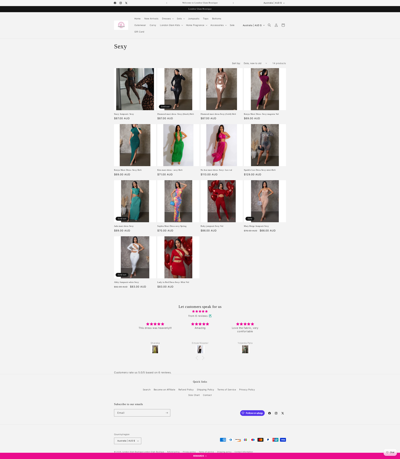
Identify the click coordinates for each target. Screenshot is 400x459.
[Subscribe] (166, 412)
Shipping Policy (205, 389)
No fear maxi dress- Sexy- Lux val (216, 170)
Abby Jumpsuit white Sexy (126, 282)
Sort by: (236, 63)
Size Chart (194, 395)
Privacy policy (189, 452)
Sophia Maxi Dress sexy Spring (171, 226)
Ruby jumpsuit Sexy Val (212, 226)
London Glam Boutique (132, 452)
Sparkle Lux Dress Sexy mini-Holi (260, 170)
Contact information (244, 452)
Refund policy (173, 452)
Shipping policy (224, 452)
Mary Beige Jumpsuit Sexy (256, 226)
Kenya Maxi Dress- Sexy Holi (128, 170)
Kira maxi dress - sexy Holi (169, 170)
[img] (200, 311)
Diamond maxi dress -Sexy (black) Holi (175, 114)
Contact (207, 395)
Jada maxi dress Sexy (124, 226)
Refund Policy (186, 389)
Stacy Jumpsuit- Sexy (124, 114)
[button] (200, 456)
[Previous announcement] (166, 3)
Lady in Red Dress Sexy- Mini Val (173, 282)
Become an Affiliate (164, 389)
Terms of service (206, 452)
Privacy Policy (247, 389)
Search (147, 389)
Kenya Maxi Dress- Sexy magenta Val (261, 114)
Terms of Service (226, 389)
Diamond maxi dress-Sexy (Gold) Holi (218, 114)
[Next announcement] (233, 3)
